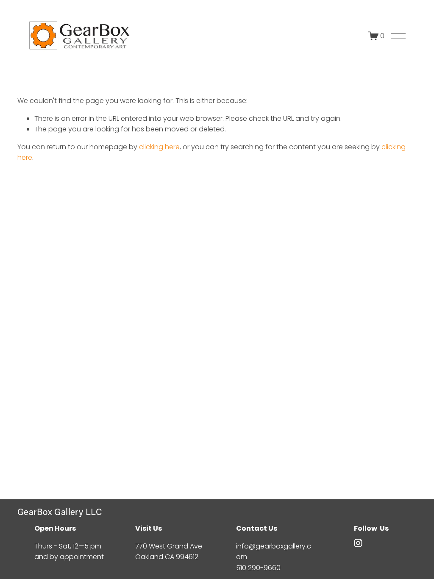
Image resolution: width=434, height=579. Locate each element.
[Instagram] (358, 543)
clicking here (159, 147)
